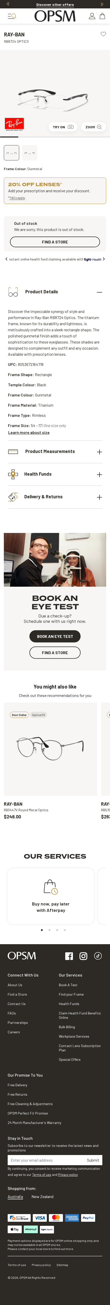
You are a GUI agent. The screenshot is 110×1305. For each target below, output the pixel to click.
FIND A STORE (55, 241)
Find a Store (17, 994)
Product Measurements (49, 451)
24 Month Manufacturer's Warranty (34, 1122)
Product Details (41, 291)
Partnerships (18, 1022)
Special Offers (70, 1059)
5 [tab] (82, 137)
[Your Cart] (103, 16)
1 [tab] (9, 137)
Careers (14, 1032)
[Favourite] (103, 34)
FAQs (12, 1013)
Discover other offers (55, 4)
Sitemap (62, 1265)
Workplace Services (74, 1036)
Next (102, 4)
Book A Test (68, 985)
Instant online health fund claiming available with (46, 259)
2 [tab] (27, 137)
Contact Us (17, 1003)
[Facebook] (69, 957)
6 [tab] (101, 137)
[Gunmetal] (11, 152)
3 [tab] (46, 137)
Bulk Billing (67, 1027)
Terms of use (41, 1175)
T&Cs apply (17, 197)
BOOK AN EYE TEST (55, 636)
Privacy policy (68, 1175)
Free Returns (17, 1094)
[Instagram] (83, 957)
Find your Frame (71, 994)
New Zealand (42, 1196)
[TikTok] (98, 957)
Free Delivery (17, 1085)
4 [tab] (64, 137)
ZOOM (90, 127)
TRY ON (59, 127)
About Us (15, 985)
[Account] (92, 16)
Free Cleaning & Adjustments (30, 1104)
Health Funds (38, 473)
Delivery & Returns (43, 496)
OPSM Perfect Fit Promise (28, 1113)
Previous (8, 4)
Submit (93, 1160)
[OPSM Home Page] (22, 955)
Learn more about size (29, 432)
